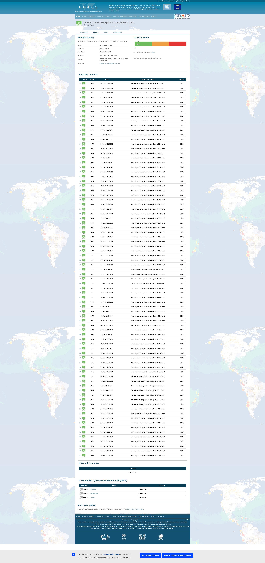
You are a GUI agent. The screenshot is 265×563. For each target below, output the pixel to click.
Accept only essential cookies (177, 555)
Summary (84, 32)
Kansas (93, 489)
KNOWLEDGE (144, 16)
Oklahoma (94, 493)
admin (187, 1)
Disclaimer (125, 520)
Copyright (134, 520)
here (153, 52)
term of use (162, 1)
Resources (117, 32)
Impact (95, 32)
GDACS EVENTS (89, 16)
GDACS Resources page (134, 509)
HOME (78, 16)
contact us (170, 1)
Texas (92, 497)
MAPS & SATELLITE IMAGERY (125, 16)
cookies (187, 520)
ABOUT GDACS (157, 516)
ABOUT (154, 16)
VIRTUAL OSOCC (104, 16)
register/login (179, 1)
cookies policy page (111, 554)
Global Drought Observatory (110, 63)
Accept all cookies (150, 555)
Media (105, 32)
